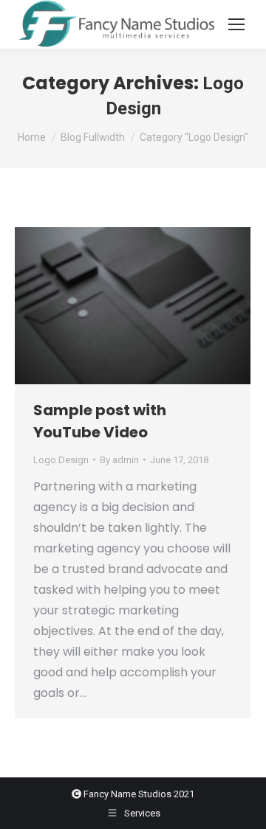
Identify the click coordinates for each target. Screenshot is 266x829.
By (119, 459)
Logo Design (61, 459)
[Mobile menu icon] (236, 24)
